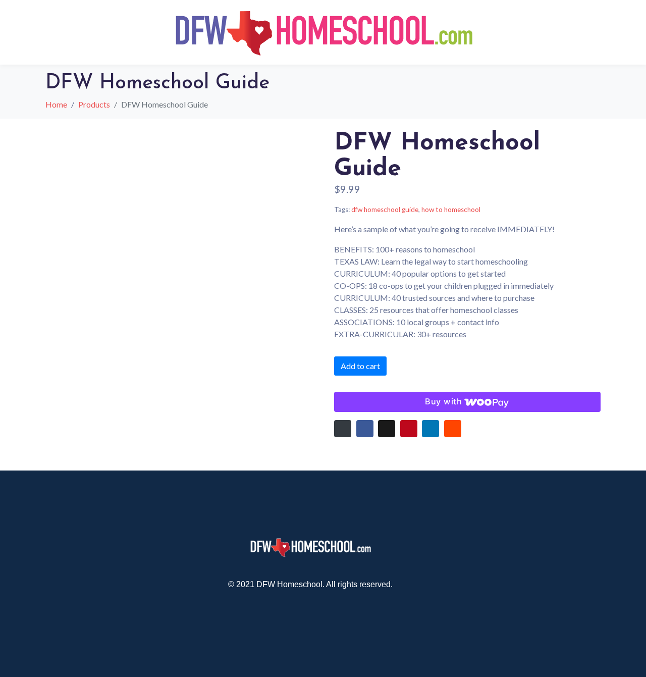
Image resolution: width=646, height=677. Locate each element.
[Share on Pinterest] (408, 428)
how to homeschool (450, 209)
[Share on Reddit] (452, 428)
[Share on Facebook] (364, 428)
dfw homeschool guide (384, 209)
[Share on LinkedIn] (430, 428)
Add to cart (360, 366)
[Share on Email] (342, 428)
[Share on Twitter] (386, 428)
